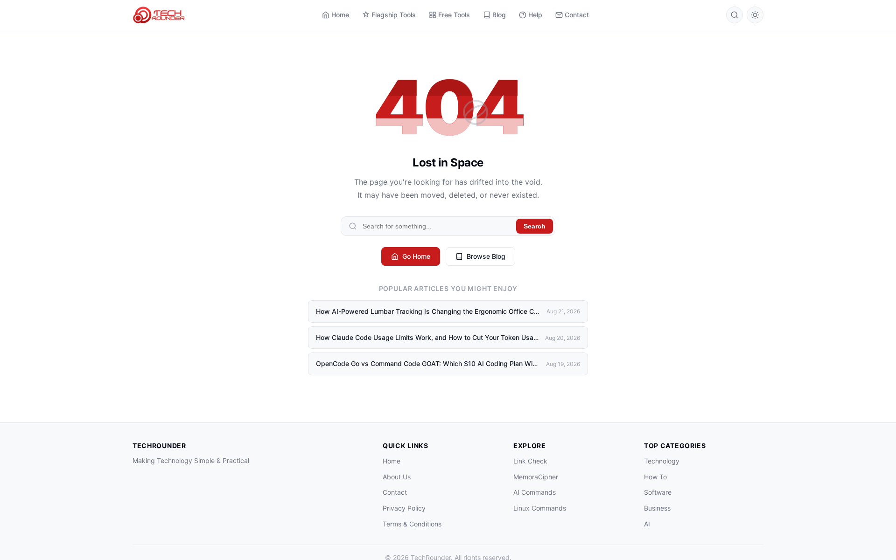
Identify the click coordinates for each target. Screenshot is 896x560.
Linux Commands (539, 508)
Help (535, 15)
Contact (577, 15)
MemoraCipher (535, 477)
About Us (397, 477)
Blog (499, 15)
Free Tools (454, 15)
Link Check (530, 461)
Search (535, 226)
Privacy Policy (404, 508)
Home (340, 15)
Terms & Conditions (412, 524)
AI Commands (534, 492)
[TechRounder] (159, 15)
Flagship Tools (393, 15)
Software (658, 492)
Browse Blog (486, 256)
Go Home (416, 256)
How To (655, 477)
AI (647, 524)
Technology (661, 461)
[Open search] (734, 15)
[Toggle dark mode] (755, 15)
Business (657, 508)
